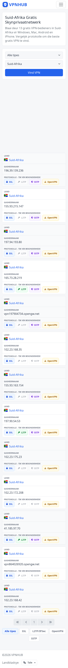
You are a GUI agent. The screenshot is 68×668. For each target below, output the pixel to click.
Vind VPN (34, 73)
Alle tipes (10, 631)
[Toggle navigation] (61, 4)
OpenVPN (57, 631)
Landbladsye (10, 663)
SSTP (34, 638)
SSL (24, 631)
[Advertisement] (34, 116)
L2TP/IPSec (39, 631)
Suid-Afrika (16, 160)
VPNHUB (17, 655)
